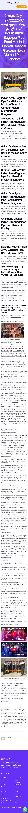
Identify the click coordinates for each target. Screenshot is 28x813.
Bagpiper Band (21, 63)
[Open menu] (2, 7)
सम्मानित (24, 556)
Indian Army (14, 159)
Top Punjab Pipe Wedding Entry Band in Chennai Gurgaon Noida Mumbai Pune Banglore (14, 725)
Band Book (15, 402)
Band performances (16, 317)
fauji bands (7, 290)
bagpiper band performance (16, 621)
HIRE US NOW (21, 6)
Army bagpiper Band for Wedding (9, 507)
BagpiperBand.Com (15, 3)
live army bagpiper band (9, 445)
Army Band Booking (12, 553)
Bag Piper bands (15, 298)
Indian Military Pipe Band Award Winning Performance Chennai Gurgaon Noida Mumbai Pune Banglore (13, 718)
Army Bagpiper (8, 133)
